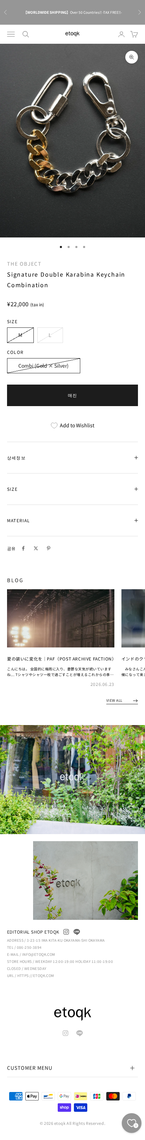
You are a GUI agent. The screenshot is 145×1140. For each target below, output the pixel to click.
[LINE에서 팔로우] (76, 931)
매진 (72, 395)
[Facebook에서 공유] (23, 548)
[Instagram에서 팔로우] (66, 931)
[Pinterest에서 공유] (48, 548)
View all (115, 700)
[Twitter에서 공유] (36, 548)
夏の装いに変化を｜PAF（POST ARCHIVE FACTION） (61, 659)
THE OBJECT (24, 263)
